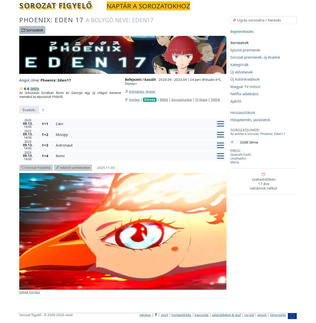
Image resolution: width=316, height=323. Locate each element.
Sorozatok (34, 29)
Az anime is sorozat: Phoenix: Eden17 (257, 133)
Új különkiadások (245, 79)
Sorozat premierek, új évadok (255, 57)
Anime (150, 91)
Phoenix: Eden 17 (86, 19)
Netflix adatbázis (244, 93)
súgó (164, 315)
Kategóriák (239, 64)
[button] (140, 124)
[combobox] (263, 20)
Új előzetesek (241, 71)
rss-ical (249, 315)
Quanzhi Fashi (240, 154)
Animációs (136, 91)
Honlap (134, 99)
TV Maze (201, 99)
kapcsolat (202, 315)
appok (262, 315)
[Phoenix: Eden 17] (122, 54)
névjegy (145, 315)
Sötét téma (249, 142)
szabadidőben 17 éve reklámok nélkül (263, 184)
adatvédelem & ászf (226, 315)
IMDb (34, 88)
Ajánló (235, 101)
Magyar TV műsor (245, 86)
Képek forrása (29, 292)
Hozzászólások (242, 112)
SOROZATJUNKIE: (245, 129)
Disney (149, 100)
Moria (234, 162)
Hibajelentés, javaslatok (250, 119)
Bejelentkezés (242, 31)
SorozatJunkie (181, 99)
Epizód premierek (245, 49)
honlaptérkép (181, 315)
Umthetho (238, 158)
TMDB (215, 99)
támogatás (278, 315)
